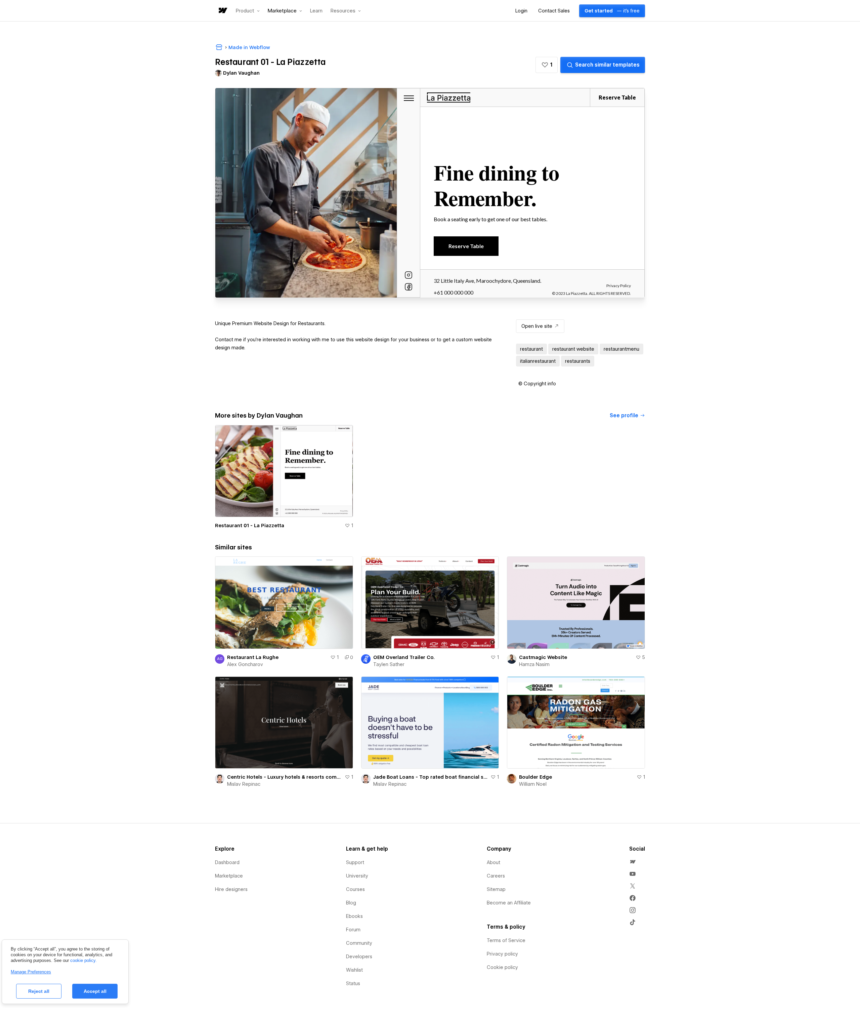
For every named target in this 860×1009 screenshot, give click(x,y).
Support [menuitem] (355, 862)
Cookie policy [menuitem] (502, 967)
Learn (316, 11)
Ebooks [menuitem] (354, 916)
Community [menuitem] (359, 943)
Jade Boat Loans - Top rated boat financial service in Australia (430, 777)
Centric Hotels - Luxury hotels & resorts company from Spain (284, 777)
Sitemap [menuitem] (496, 889)
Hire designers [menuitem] (231, 889)
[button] (248, 11)
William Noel (533, 784)
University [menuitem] (357, 876)
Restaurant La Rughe (252, 657)
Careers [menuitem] (496, 876)
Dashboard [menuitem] (227, 862)
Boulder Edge (535, 777)
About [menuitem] (493, 862)
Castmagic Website (543, 657)
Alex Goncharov (245, 664)
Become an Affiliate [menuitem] (509, 902)
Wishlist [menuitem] (354, 970)
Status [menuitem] (353, 983)
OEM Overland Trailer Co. (404, 657)
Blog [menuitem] (351, 902)
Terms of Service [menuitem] (506, 940)
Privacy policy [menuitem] (502, 954)
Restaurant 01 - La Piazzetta (249, 525)
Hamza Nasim (534, 664)
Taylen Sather (388, 664)
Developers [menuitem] (359, 956)
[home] (222, 11)
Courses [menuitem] (355, 889)
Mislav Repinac (243, 784)
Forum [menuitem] (353, 929)
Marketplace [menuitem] (229, 876)
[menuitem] (632, 861)
